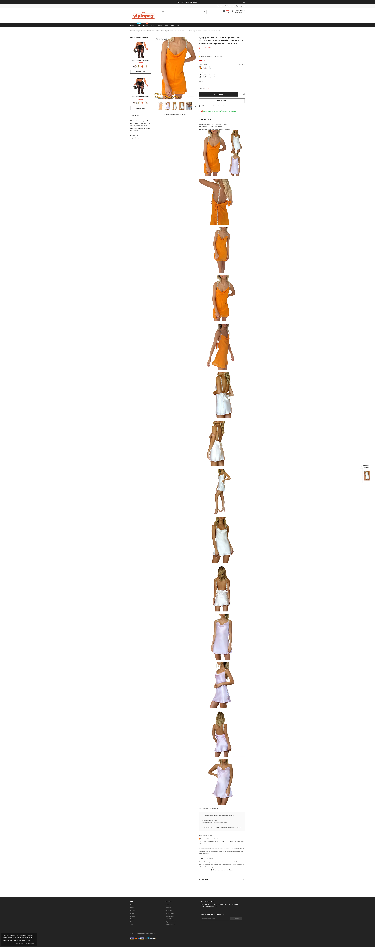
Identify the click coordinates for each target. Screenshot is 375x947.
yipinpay (213, 52)
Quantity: (201, 81)
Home (132, 30)
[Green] (138, 66)
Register (242, 10)
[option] (175, 68)
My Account (238, 12)
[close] (244, 2)
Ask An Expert (181, 114)
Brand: (200, 52)
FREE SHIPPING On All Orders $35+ (187, 2)
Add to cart (140, 72)
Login (236, 10)
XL (214, 76)
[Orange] (142, 66)
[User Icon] (233, 11)
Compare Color (190, 96)
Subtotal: (201, 88)
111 (203, 106)
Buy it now (221, 101)
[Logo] (143, 15)
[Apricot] (146, 66)
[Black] (135, 66)
